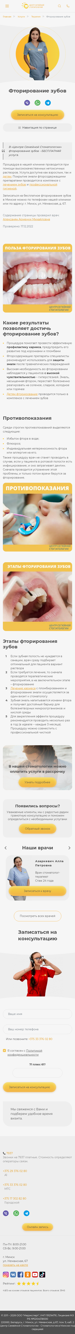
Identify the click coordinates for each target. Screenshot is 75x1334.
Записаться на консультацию (37, 114)
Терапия (36, 16)
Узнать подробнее (37, 782)
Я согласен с (25, 1052)
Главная (7, 16)
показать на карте (15, 1265)
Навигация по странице (39, 127)
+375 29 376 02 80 (15, 1173)
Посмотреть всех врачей (37, 916)
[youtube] (35, 1275)
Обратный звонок (37, 828)
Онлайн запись (37, 1227)
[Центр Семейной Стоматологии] (33, 8)
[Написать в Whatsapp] (37, 103)
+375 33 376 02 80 (40, 1039)
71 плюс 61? (37, 1064)
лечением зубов (14, 184)
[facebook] (20, 1275)
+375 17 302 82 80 (14, 1200)
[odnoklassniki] (28, 1275)
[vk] (13, 1275)
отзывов (24, 1290)
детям (7, 176)
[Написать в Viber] (27, 103)
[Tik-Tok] (42, 1275)
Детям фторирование (22, 394)
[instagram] (6, 1275)
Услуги (21, 16)
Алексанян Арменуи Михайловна (26, 219)
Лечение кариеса (23, 688)
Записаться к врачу (37, 891)
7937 (37, 1157)
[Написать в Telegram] (48, 103)
